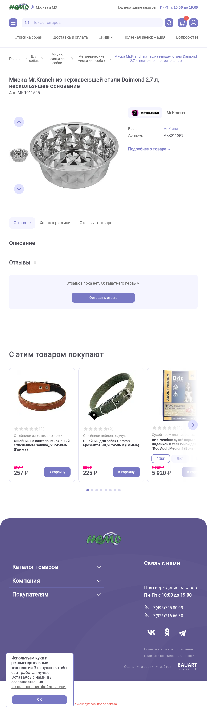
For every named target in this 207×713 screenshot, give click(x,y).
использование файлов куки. (38, 686)
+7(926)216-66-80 (167, 615)
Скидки (105, 37)
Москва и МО (46, 7)
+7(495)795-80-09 (167, 607)
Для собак (34, 58)
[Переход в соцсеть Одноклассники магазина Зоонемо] (167, 638)
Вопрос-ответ (188, 37)
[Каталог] (13, 22)
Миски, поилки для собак (57, 58)
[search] (169, 22)
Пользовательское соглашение (168, 649)
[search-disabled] (27, 23)
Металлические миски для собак (91, 58)
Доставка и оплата (70, 37)
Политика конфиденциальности (169, 656)
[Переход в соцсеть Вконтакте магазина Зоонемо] (152, 638)
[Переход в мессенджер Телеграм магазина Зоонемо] (182, 638)
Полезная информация (144, 37)
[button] (19, 122)
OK (39, 699)
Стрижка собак (28, 37)
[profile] (193, 22)
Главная (16, 59)
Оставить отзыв (103, 298)
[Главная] (19, 7)
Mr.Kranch (171, 129)
